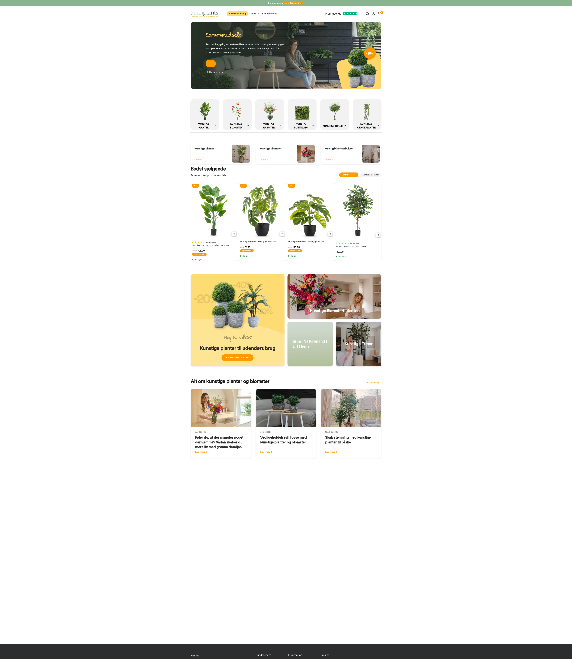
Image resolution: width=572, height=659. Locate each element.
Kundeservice (269, 13)
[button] (211, 63)
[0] (378, 14)
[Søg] (367, 14)
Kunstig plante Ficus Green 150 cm (351, 246)
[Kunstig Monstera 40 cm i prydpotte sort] (262, 210)
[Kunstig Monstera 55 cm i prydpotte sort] (310, 210)
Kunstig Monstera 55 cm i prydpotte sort (306, 242)
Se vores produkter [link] (236, 357)
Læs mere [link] (200, 452)
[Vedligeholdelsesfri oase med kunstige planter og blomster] (286, 408)
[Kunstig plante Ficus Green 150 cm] (358, 211)
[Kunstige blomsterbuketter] (334, 296)
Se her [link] (197, 160)
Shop (253, 13)
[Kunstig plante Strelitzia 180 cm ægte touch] (214, 210)
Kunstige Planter (348, 175)
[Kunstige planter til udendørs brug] (238, 320)
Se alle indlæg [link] (372, 382)
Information (295, 655)
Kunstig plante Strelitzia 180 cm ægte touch (211, 245)
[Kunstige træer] (358, 344)
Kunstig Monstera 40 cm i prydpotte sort (258, 242)
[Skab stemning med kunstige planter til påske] (351, 408)
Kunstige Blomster (370, 175)
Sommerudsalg (285, 3)
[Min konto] (373, 14)
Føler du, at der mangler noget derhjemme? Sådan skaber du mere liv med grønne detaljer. (219, 442)
